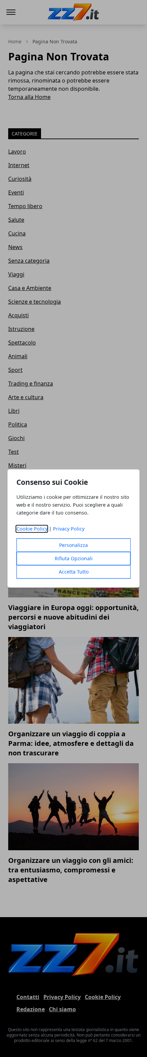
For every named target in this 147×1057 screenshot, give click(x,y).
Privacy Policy (68, 529)
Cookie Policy (32, 529)
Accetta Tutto (74, 572)
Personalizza (73, 545)
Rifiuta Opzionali (74, 558)
